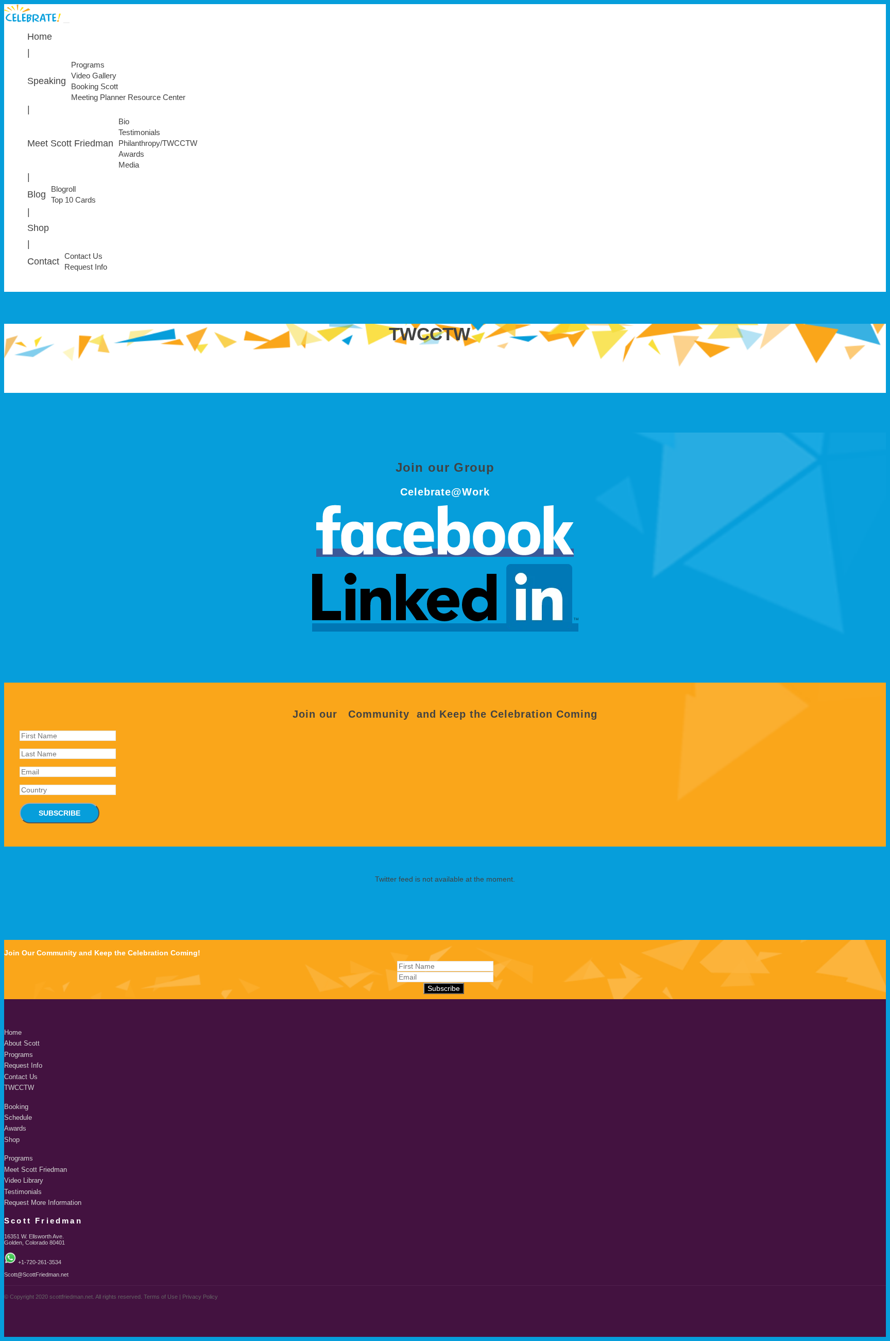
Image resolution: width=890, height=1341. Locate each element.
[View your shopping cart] (883, 289)
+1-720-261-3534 (39, 1262)
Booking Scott (94, 86)
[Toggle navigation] (66, 22)
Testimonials (139, 132)
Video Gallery (93, 76)
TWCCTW (19, 1087)
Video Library (23, 1180)
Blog (36, 194)
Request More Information (42, 1202)
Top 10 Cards (73, 200)
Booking (16, 1107)
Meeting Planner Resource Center (128, 97)
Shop (38, 228)
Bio (123, 122)
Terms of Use (161, 1297)
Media (128, 165)
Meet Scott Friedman (70, 143)
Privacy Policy (200, 1297)
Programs (88, 65)
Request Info (85, 267)
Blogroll (63, 189)
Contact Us (83, 256)
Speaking (46, 81)
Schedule (18, 1117)
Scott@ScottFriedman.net (36, 1274)
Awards (131, 154)
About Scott (22, 1043)
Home (39, 36)
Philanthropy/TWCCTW (157, 143)
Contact (43, 261)
